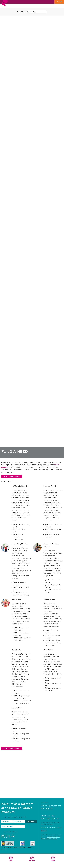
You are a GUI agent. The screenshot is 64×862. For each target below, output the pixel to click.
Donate (59, 2)
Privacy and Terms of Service (49, 838)
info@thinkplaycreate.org (51, 806)
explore (32, 860)
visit (11, 860)
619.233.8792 (47, 808)
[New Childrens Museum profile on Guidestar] (32, 843)
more (53, 860)
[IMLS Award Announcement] (7, 843)
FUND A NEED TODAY (12, 476)
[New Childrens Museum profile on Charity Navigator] (22, 843)
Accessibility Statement (53, 836)
